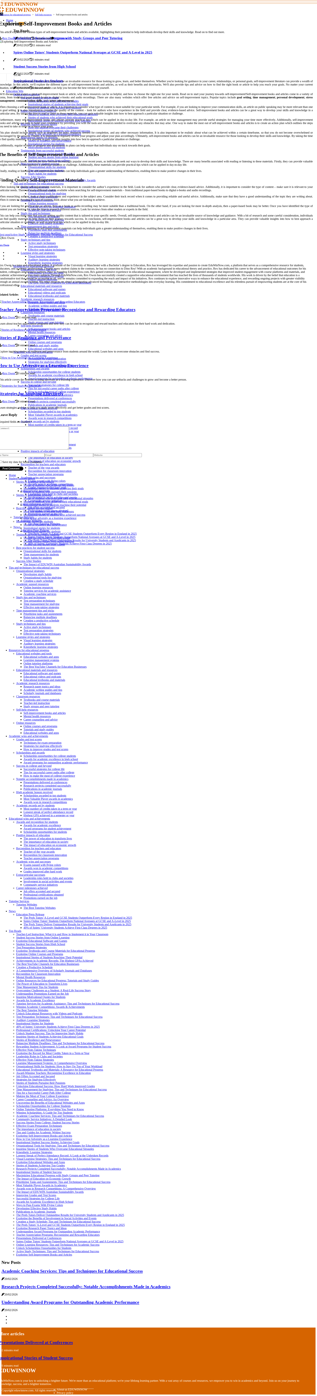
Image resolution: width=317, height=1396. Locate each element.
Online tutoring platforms (38, 663)
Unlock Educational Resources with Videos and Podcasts (49, 1013)
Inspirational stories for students (41, 528)
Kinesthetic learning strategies (40, 646)
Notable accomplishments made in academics (42, 779)
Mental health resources (37, 716)
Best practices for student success (35, 547)
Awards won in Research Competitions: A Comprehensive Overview (56, 1188)
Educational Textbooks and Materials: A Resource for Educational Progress (59, 1069)
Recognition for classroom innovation (50, 470)
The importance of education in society (45, 841)
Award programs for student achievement (47, 828)
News (16, 527)
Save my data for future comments (22, 461)
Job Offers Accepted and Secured (35, 1076)
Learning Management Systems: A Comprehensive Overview (51, 1063)
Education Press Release (30, 914)
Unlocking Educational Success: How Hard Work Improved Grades (55, 1086)
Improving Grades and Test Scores (36, 1195)
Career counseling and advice (40, 719)
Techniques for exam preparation (42, 742)
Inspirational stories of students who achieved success (54, 514)
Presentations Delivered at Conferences (38, 1238)
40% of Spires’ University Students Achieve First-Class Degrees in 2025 (70, 543)
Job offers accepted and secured (41, 891)
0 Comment (61, 38)
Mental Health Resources (30, 977)
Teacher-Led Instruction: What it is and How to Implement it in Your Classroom (62, 934)
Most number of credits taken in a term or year (50, 808)
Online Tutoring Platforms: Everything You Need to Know (50, 1109)
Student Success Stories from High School (40, 944)
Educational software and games (42, 673)
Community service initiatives (40, 884)
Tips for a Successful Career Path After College (43, 1092)
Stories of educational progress (34, 495)
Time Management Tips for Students (37, 987)
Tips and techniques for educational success (34, 567)
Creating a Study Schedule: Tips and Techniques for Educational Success (58, 1221)
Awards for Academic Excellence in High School (44, 1201)
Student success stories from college (44, 544)
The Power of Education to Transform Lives (41, 983)
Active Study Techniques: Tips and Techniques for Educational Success (57, 1251)
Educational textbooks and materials (44, 679)
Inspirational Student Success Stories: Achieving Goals (47, 1142)
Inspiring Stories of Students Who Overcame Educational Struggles (55, 1148)
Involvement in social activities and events (47, 881)
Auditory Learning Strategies (33, 1020)
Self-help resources (43, 14)
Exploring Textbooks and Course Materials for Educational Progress (55, 950)
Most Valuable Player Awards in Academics (41, 1185)
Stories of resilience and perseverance (45, 524)
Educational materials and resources (36, 670)
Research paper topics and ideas (41, 686)
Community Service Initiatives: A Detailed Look (44, 1119)
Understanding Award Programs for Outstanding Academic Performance (58, 1231)
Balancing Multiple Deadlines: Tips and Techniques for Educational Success (60, 1043)
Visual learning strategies (37, 640)
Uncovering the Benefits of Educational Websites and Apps (50, 1102)
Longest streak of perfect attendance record (48, 812)
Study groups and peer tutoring (41, 706)
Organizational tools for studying (42, 577)
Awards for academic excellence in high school (50, 759)
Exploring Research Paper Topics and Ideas (41, 1228)
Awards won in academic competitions (45, 868)
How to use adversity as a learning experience (49, 518)
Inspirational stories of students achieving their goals (53, 488)
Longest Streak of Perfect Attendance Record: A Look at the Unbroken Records (62, 1155)
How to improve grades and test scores (45, 749)
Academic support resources (32, 584)
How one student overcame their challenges (48, 511)
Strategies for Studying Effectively (36, 1079)
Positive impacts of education (33, 835)
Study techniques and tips (31, 623)
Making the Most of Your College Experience (42, 1096)
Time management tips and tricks (35, 610)
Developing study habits (37, 574)
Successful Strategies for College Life (38, 1198)
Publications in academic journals (42, 788)
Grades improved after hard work (42, 871)
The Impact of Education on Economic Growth (43, 1178)
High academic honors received (34, 792)
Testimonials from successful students (37, 534)
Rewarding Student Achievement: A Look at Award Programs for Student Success (63, 1046)
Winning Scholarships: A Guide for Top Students (44, 1112)
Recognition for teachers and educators (38, 848)
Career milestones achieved (32, 888)
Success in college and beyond (34, 765)
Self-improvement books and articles (44, 713)
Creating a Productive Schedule (34, 967)
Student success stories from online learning (48, 541)
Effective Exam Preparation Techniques (39, 1125)
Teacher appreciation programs (46, 474)
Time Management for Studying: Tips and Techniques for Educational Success (61, 1089)
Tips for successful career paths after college (48, 772)
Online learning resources (38, 587)
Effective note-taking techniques (42, 633)
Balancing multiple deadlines (40, 617)
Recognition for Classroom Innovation (38, 973)
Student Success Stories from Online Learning (43, 937)
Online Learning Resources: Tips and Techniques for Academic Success (57, 1244)
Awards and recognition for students (37, 822)
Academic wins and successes (38, 477)
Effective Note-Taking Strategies (35, 1059)
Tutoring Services (19, 901)
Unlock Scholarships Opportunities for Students (43, 1248)
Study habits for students (37, 557)
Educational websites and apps (41, 656)
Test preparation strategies (38, 630)
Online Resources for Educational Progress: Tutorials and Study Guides (57, 980)
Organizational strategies (30, 570)
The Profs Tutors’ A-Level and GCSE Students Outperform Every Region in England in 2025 (82, 533)
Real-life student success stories (34, 508)
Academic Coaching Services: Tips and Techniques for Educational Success (60, 1115)
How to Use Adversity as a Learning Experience (44, 1139)
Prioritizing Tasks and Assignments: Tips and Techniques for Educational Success (63, 1182)
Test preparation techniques (39, 600)
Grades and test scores (29, 739)
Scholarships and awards (30, 752)
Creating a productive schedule (41, 620)
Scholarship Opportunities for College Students (43, 1106)
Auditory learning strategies (39, 643)
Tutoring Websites (26, 904)
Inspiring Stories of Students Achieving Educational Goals (49, 1036)
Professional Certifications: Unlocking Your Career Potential (51, 1030)
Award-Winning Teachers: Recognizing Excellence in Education (53, 1073)
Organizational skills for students (42, 551)
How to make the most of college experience (49, 775)
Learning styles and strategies (33, 637)
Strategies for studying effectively (42, 746)
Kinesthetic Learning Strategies (34, 1152)
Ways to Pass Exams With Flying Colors (39, 1205)
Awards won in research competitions (45, 802)
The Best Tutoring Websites (39, 907)
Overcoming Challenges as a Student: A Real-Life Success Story (53, 990)
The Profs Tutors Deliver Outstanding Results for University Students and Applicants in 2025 (82, 540)
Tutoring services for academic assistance (47, 590)
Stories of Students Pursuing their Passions (40, 1082)
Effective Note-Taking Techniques (36, 1049)
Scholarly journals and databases (42, 693)
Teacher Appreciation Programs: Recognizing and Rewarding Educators (58, 1234)
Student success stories (22, 478)
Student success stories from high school (46, 537)
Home (12, 475)
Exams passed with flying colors (42, 864)
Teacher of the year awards (39, 851)
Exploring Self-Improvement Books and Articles (44, 1135)
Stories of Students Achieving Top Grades (40, 1165)
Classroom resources (28, 696)
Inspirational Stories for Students (35, 1023)
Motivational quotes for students (42, 531)
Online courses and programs (40, 726)
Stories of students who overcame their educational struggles (58, 498)
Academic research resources (33, 683)
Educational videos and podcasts (42, 676)
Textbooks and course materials (41, 699)
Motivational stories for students (34, 521)
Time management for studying (41, 604)
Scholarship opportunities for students (45, 831)
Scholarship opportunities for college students (49, 755)
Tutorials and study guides (38, 729)
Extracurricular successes (30, 874)
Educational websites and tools (34, 653)
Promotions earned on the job (40, 897)
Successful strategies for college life (44, 769)
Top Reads (15, 931)
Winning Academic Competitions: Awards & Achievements (50, 1006)
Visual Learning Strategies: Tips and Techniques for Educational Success (58, 1158)
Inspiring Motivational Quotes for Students (40, 997)
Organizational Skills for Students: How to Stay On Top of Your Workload (59, 1066)
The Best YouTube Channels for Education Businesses (55, 666)
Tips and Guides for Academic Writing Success (43, 1132)
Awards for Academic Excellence (35, 1000)
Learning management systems (41, 660)
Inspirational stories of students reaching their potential (54, 504)
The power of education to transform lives (47, 838)
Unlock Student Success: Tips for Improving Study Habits (49, 1033)
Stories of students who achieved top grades (48, 485)
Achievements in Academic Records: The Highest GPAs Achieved (54, 960)
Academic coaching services (39, 594)
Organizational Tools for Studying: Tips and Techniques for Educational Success (62, 1145)
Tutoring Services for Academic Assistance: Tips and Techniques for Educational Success (67, 1003)
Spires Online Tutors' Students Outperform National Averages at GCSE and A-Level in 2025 (81, 537)
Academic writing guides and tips (42, 689)
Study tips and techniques (31, 597)
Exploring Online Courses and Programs (39, 954)
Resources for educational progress (15, 14)
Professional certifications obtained (43, 894)
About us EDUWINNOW (72, 1389)
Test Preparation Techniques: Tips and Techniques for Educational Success (59, 1016)
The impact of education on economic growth (49, 845)
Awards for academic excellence (42, 825)
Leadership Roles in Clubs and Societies (39, 1056)
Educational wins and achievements (29, 818)
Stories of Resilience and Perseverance (38, 1039)
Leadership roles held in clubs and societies (53, 494)
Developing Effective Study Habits (36, 1208)
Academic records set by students (35, 805)
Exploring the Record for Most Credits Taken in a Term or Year (52, 1053)
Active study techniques (37, 627)
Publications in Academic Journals (36, 1211)
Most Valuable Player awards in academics (48, 798)
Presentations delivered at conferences (45, 782)
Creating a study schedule (38, 580)
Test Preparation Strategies (31, 947)
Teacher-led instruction (36, 703)
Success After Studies (28, 561)
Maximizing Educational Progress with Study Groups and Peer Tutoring (57, 1175)
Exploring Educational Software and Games (41, 940)
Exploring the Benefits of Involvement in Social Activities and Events (56, 1218)
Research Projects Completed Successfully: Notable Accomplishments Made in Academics (68, 1168)
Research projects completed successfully (47, 785)
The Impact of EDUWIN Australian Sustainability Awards (57, 564)
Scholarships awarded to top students (44, 795)
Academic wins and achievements (28, 736)
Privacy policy (65, 1392)
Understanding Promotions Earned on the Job (42, 993)
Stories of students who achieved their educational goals (55, 501)
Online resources (26, 722)
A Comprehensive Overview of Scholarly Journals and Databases (54, 970)
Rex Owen (8, 38)
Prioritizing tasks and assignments (42, 613)
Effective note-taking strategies (41, 607)
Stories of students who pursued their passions (50, 491)
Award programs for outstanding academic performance (55, 762)
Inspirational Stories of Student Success (39, 1172)
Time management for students (41, 554)
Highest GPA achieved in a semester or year (48, 815)
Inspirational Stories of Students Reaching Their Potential (49, 957)
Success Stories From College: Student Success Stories (47, 1122)
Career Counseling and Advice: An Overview (42, 1099)
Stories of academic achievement (35, 481)
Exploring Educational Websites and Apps (40, 1162)
